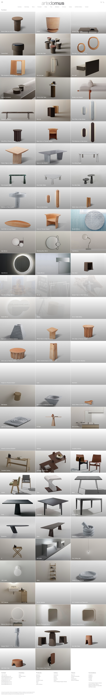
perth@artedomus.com (5, 680)
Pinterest (90, 677)
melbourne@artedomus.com (6, 677)
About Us (73, 675)
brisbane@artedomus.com (6, 679)
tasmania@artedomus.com (6, 684)
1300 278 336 (4, 675)
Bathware (57, 6)
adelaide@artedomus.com (6, 681)
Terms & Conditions (75, 680)
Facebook (90, 676)
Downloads (56, 675)
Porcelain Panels (22, 676)
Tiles (51, 6)
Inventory (20, 6)
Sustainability (73, 679)
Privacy (72, 677)
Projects (55, 677)
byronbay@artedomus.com (6, 683)
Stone (33, 6)
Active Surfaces (39, 684)
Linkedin (90, 679)
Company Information (75, 676)
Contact (86, 6)
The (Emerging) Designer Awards (60, 681)
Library (70, 6)
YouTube (90, 680)
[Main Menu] (18, 2)
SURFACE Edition (92, 687)
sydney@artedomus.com (6, 676)
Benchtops (27, 6)
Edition (78, 6)
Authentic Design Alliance (94, 684)
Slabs (46, 6)
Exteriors (38, 677)
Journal (55, 676)
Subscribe (56, 679)
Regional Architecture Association (95, 685)
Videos (55, 680)
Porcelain (40, 6)
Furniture (64, 6)
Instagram (90, 675)
